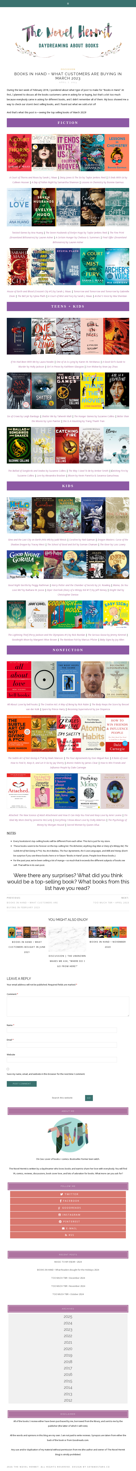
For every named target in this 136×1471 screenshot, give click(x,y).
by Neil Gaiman (87, 539)
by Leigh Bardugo (23, 416)
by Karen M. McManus (78, 361)
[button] (68, 3)
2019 (68, 1355)
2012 (68, 1400)
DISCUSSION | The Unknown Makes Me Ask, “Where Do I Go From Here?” (67, 961)
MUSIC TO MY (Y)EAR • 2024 (68, 1261)
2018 (68, 1361)
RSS (71, 1235)
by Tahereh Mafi (56, 416)
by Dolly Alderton (80, 820)
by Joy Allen (112, 639)
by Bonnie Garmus (102, 182)
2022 (68, 1335)
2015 (68, 1381)
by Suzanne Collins (94, 416)
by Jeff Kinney (77, 590)
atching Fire (119, 470)
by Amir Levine (65, 815)
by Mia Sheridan (111, 296)
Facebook (70, 1200)
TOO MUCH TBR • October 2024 (68, 1294)
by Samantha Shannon (55, 182)
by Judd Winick (37, 539)
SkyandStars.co (98, 1467)
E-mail (71, 1228)
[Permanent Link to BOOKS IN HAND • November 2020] (108, 937)
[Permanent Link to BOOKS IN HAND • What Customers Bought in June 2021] (27, 937)
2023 (68, 1329)
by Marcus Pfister (78, 639)
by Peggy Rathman (28, 585)
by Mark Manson (35, 758)
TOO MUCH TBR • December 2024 (68, 1277)
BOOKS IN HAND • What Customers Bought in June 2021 (27, 947)
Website (11, 1054)
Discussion (68, 69)
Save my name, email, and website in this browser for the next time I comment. (46, 1073)
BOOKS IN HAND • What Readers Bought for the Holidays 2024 (68, 1269)
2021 (68, 1342)
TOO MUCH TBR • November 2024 (68, 1286)
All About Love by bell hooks (22, 704)
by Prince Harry (53, 709)
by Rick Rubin (64, 704)
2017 (68, 1368)
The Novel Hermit (68, 41)
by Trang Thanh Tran (83, 421)
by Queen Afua (83, 824)
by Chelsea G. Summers (78, 237)
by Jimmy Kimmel (107, 634)
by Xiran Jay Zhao (102, 366)
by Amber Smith (88, 470)
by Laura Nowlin (32, 361)
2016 (68, 1374)
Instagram (71, 1214)
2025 (68, 1316)
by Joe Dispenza (101, 709)
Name (10, 1025)
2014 (68, 1387)
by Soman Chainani (72, 544)
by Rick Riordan (46, 634)
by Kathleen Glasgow (65, 366)
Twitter (71, 1194)
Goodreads (69, 1207)
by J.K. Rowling (81, 585)
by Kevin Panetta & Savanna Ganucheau (93, 475)
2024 (68, 1323)
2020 (68, 1348)
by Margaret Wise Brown (34, 639)
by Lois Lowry (112, 544)
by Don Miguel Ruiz (87, 758)
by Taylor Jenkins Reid (83, 177)
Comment (12, 994)
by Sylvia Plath (31, 296)
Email (10, 1039)
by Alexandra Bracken (51, 475)
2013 (68, 1393)
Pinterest (71, 1221)
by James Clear (82, 762)
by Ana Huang (27, 232)
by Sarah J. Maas (33, 177)
